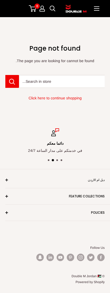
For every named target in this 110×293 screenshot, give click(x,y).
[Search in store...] (12, 81)
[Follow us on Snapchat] (40, 257)
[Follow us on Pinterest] (70, 257)
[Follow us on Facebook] (101, 257)
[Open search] (53, 9)
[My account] (42, 9)
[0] (32, 8)
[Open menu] (96, 8)
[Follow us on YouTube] (60, 257)
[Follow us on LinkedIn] (50, 257)
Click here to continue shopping (55, 98)
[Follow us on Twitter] (91, 257)
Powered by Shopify (90, 282)
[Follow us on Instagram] (80, 257)
